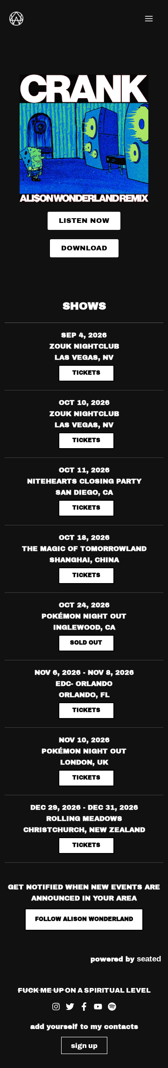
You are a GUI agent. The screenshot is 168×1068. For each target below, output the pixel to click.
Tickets (86, 372)
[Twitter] (70, 1006)
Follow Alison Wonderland (84, 919)
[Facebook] (84, 1006)
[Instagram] (56, 1006)
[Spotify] (112, 1006)
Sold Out (86, 642)
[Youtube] (98, 1006)
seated (149, 958)
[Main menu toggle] (149, 18)
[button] (84, 1045)
